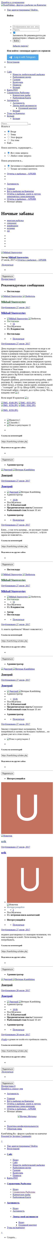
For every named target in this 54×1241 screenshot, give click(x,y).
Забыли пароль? (20, 46)
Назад (15, 1160)
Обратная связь (14, 1128)
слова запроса (19, 153)
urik (3, 852)
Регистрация (13, 62)
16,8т (15, 500)
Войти (16, 41)
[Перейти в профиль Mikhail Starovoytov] (11, 252)
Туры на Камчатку (16, 113)
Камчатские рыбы (21, 95)
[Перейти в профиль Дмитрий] (7, 469)
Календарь (18, 82)
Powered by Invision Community (16, 1136)
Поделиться (7, 265)
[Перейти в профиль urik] (27, 833)
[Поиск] (29, 124)
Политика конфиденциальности (22, 1126)
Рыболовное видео (22, 77)
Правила (17, 85)
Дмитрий (7, 486)
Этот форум (16, 137)
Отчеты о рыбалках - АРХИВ (31, 260)
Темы (13, 134)
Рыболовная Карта (22, 98)
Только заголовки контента (24, 169)
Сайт (9, 72)
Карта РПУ (12, 90)
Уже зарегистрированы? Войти (23, 10)
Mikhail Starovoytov (18, 257)
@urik (4, 1039)
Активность (13, 100)
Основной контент (27, 108)
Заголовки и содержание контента (27, 166)
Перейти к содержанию (12, 2)
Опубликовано (15, 307)
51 (14, 324)
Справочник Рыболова (18, 92)
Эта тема (15, 140)
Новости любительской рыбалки (29, 74)
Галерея (16, 79)
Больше (16, 87)
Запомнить (18, 35)
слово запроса (21, 156)
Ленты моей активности (25, 105)
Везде (13, 131)
